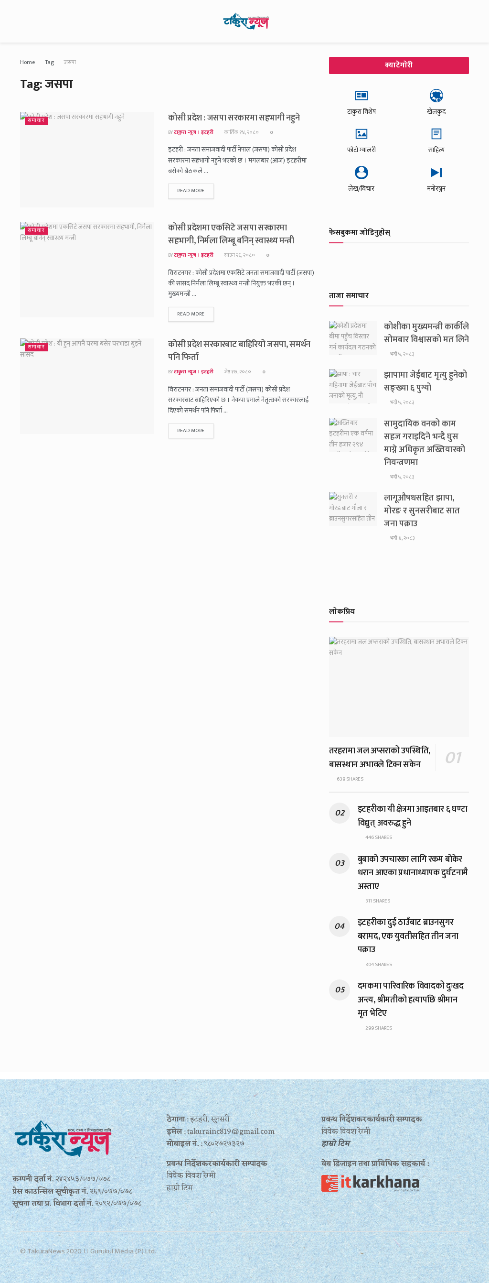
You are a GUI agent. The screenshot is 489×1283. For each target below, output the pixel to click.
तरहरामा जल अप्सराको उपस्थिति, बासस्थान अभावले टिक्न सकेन (379, 758)
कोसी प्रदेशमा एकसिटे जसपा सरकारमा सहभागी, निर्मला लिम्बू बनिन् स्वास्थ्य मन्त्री (231, 234)
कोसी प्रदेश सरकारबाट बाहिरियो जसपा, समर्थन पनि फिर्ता (239, 351)
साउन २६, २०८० (239, 255)
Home (27, 62)
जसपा (70, 62)
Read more (191, 190)
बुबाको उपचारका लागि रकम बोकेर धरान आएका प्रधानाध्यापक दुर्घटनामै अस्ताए (413, 873)
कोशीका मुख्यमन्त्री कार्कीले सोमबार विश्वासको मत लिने (426, 333)
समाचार (36, 121)
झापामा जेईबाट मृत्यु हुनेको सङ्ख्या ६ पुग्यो (425, 381)
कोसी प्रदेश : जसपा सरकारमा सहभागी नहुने (233, 118)
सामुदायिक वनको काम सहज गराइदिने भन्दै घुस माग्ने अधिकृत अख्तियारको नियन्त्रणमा (424, 443)
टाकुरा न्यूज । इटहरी (193, 132)
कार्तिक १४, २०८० (241, 132)
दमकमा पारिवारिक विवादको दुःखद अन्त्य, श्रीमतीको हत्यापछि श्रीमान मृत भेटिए (411, 1000)
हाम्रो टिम (335, 1144)
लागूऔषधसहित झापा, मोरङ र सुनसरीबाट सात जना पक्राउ (422, 511)
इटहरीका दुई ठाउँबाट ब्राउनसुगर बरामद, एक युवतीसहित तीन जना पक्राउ (408, 936)
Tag (49, 62)
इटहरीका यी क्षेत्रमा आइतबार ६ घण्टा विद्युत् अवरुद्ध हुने (413, 816)
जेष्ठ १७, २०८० (237, 372)
